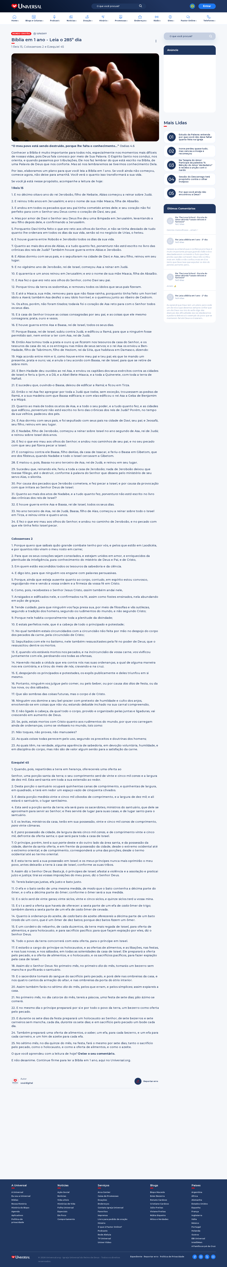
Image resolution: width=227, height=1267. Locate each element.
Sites (170, 20)
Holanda (195, 1231)
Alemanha (196, 1200)
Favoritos (103, 1211)
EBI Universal (198, 1238)
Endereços (140, 20)
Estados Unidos (199, 1204)
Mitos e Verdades (159, 1219)
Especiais (62, 1211)
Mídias (14, 1200)
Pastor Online (188, 20)
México (195, 1223)
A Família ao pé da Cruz (203, 1246)
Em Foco (61, 1215)
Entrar (207, 6)
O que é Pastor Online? (110, 1227)
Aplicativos (17, 1215)
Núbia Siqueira (158, 1215)
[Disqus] (85, 1132)
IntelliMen (196, 1242)
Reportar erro (151, 1257)
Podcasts (102, 1231)
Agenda (15, 1211)
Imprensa (103, 1215)
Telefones (208, 20)
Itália (194, 1219)
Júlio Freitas (156, 1207)
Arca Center (104, 1192)
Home (14, 20)
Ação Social (63, 1192)
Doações (102, 1200)
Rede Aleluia (104, 1235)
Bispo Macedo (157, 1192)
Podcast (54, 20)
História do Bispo (20, 1207)
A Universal (17, 1192)
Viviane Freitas (158, 1211)
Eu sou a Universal (20, 1196)
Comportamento (66, 1219)
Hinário (103, 20)
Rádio (157, 20)
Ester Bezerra (157, 1196)
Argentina (196, 1192)
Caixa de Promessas (108, 1196)
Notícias (71, 20)
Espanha (195, 1207)
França (195, 1211)
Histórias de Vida (66, 1204)
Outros (195, 1235)
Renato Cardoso (158, 1200)
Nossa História (19, 1204)
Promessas (120, 20)
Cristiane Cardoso (159, 1204)
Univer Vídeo (104, 1242)
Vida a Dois (63, 1200)
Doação (87, 20)
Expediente (136, 1257)
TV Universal (104, 1238)
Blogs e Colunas (33, 20)
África (194, 1196)
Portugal (196, 1227)
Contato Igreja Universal (110, 1207)
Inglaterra (196, 1215)
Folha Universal (65, 1207)
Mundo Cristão (21, 33)
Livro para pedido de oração (112, 1219)
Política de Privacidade (172, 1257)
